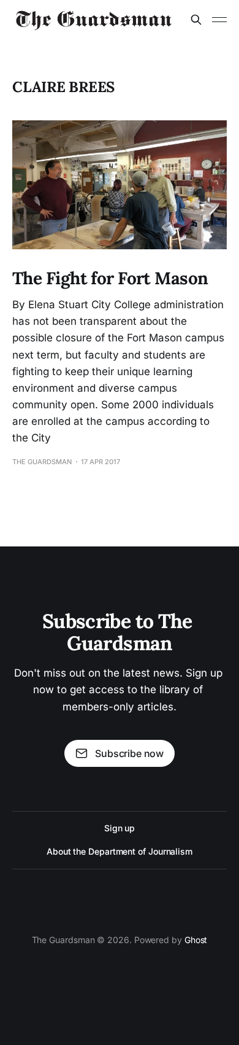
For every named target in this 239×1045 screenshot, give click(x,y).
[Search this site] (196, 19)
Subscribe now (129, 753)
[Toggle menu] (219, 19)
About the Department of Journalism (119, 851)
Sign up (119, 828)
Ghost (196, 939)
